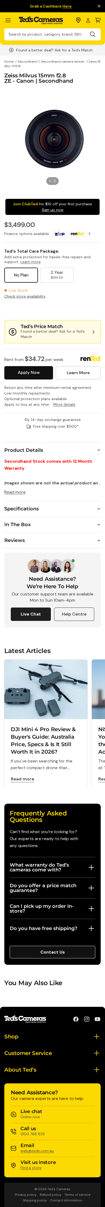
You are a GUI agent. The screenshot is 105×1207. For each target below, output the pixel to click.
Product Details (23, 450)
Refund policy (50, 1195)
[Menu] (10, 20)
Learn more (30, 261)
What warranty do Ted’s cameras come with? (39, 867)
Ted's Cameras (59, 1189)
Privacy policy (26, 1195)
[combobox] (52, 34)
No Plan (21, 275)
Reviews (14, 540)
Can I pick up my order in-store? (42, 908)
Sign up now (53, 209)
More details (64, 404)
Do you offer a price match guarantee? (43, 888)
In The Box (17, 524)
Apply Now (29, 372)
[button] (83, 309)
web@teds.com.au (37, 1150)
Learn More (78, 372)
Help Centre (74, 614)
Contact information (66, 1200)
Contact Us (52, 952)
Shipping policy (35, 1200)
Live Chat (31, 614)
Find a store (30, 1167)
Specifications (21, 509)
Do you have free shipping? (43, 928)
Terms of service (77, 1195)
